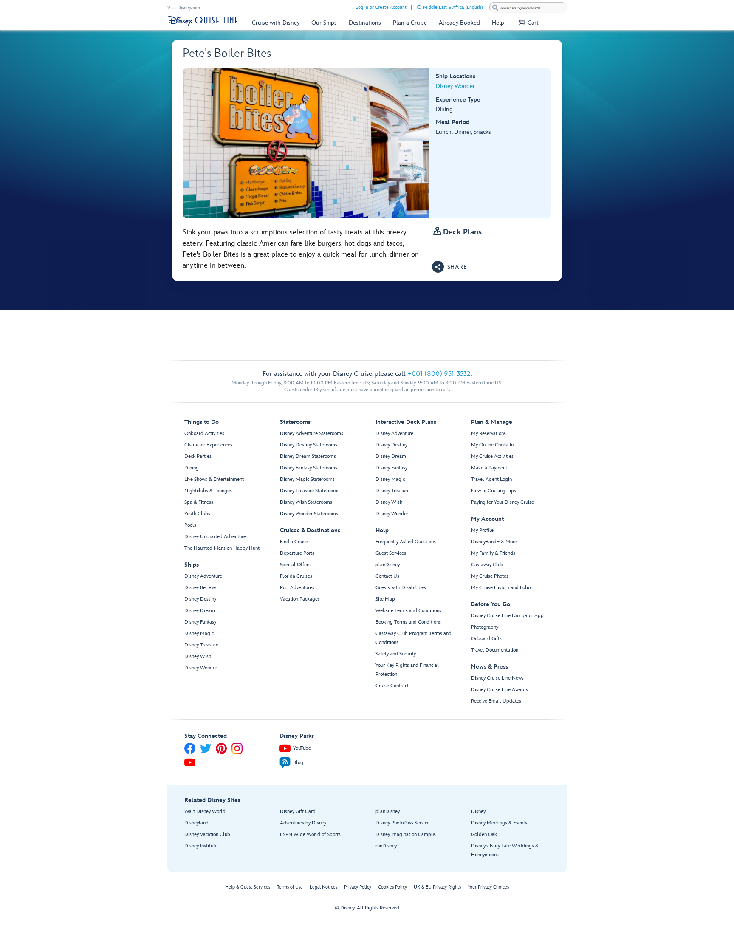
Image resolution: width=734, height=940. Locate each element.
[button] (527, 22)
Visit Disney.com (183, 8)
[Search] (495, 7)
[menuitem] (419, 7)
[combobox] (528, 7)
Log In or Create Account (381, 7)
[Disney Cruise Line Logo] (202, 21)
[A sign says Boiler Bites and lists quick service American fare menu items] (306, 143)
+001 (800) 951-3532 (439, 374)
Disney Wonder (455, 86)
